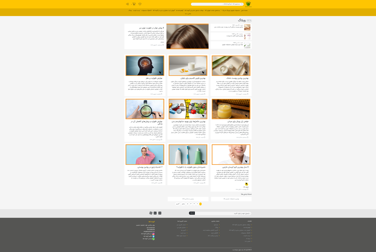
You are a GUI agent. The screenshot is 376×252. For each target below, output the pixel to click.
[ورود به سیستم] (127, 4)
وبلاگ (130, 10)
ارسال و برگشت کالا (213, 236)
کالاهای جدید (214, 233)
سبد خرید (183, 233)
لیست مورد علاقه (181, 236)
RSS (248, 20)
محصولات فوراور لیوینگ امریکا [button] (231, 10)
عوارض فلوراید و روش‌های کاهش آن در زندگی (146, 122)
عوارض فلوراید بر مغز (154, 78)
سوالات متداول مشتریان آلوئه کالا (194, 10)
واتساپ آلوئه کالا (147, 239)
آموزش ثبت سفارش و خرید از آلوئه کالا (164, 10)
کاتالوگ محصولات (146, 10)
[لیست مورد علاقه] (140, 4)
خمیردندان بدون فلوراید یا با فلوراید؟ (190, 167)
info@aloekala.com (149, 232)
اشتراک (192, 213)
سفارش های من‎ (181, 227)
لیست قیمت (136, 10)
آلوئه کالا (152, 222)
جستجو (216, 225)
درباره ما (248, 238)
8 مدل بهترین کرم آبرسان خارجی (235, 167)
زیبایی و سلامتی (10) (188, 199)
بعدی (183, 204)
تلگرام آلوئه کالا (148, 236)
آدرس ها (183, 230)
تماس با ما (188, 14)
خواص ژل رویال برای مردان (238, 121)
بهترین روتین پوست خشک (237, 78)
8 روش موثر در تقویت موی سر (151, 28)
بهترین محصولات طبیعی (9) (231, 199)
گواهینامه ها (179, 10)
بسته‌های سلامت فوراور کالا (212, 10)
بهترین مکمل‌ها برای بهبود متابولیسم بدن (188, 121)
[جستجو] (242, 4)
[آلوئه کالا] (248, 4)
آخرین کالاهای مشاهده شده (210, 230)
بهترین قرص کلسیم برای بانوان (193, 78)
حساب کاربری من (181, 225)
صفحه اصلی (244, 10)
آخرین (177, 204)
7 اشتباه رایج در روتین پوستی (150, 167)
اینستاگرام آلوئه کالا (146, 234)
